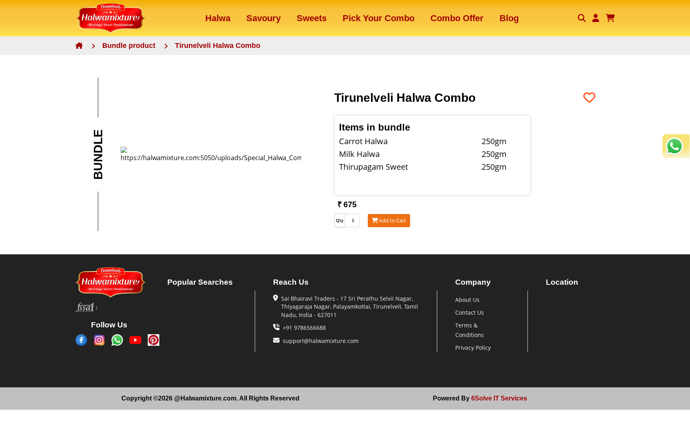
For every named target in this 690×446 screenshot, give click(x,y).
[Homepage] (110, 18)
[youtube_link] (135, 340)
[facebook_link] (81, 340)
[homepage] (117, 282)
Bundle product (128, 46)
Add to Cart (392, 220)
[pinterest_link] (153, 340)
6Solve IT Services (498, 398)
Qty (339, 220)
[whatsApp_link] (117, 340)
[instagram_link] (99, 340)
